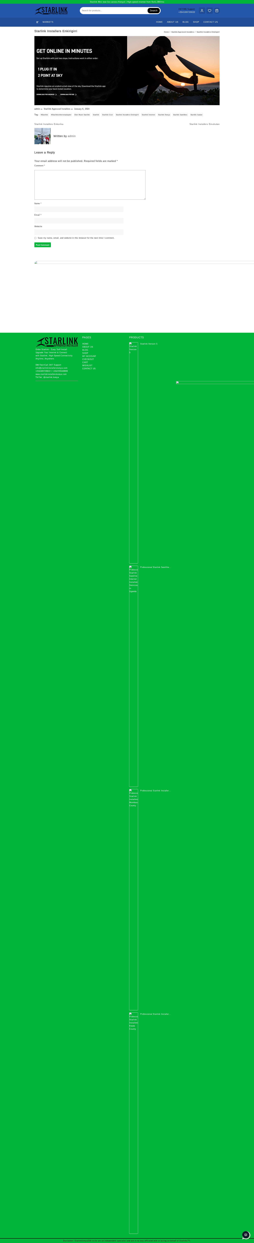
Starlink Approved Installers (57, 109)
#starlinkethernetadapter (61, 115)
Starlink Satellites (180, 115)
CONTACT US (89, 368)
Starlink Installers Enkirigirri (55, 31)
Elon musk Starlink (82, 115)
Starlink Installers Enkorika (48, 124)
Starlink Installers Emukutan (204, 124)
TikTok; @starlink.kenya (47, 377)
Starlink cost (107, 115)
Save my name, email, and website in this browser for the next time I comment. (76, 238)
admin (37, 109)
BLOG (85, 350)
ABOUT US (87, 347)
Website (38, 226)
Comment (39, 166)
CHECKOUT (88, 359)
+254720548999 (60, 371)
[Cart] (217, 10)
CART (85, 362)
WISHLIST (87, 365)
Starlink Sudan (196, 115)
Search (153, 10)
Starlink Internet (148, 115)
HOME (85, 344)
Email (37, 215)
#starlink (44, 115)
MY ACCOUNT (89, 356)
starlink (96, 115)
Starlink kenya (164, 115)
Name (37, 203)
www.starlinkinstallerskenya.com (51, 374)
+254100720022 (186, 12)
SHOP (85, 353)
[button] (245, 1234)
